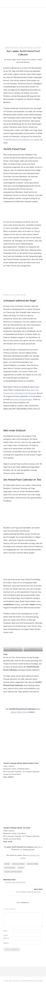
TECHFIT (21, 867)
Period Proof (9, 867)
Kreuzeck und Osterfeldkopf (15, 882)
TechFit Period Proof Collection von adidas (21, 140)
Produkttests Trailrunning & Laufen (23, 47)
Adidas (7, 863)
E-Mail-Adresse (6, 937)
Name (5, 931)
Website (6, 943)
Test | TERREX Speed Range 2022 (28, 892)
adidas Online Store (19, 712)
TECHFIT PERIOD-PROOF (13, 871)
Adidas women (32, 863)
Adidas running (18, 863)
